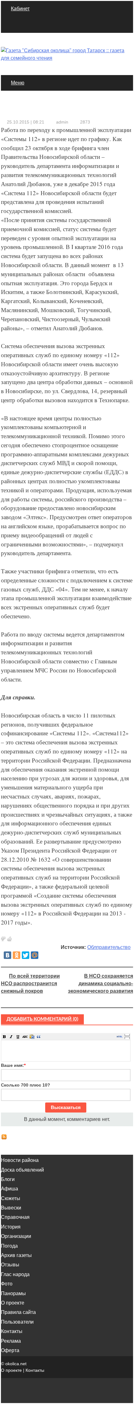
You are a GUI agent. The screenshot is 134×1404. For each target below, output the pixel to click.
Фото (6, 1283)
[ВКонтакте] (7, 955)
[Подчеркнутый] (18, 1036)
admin (62, 121)
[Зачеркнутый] (25, 1036)
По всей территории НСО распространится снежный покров (30, 983)
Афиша (9, 1188)
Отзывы (10, 1264)
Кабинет (20, 8)
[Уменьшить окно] (127, 1037)
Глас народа (15, 1274)
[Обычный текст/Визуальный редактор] (119, 1036)
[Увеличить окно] (127, 1034)
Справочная (15, 1217)
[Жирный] (4, 1036)
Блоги (8, 1179)
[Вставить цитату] (38, 1036)
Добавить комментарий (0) (42, 1019)
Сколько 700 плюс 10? (25, 1084)
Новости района (20, 1160)
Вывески (11, 1207)
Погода (9, 1246)
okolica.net (15, 1363)
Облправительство (109, 947)
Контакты (11, 1331)
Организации (16, 1236)
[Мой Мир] (34, 955)
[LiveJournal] (43, 955)
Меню (17, 82)
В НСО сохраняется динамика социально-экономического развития (100, 983)
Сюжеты (10, 1198)
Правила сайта (18, 1312)
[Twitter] (25, 955)
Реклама (11, 1341)
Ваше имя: (13, 1065)
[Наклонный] (11, 1036)
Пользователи (17, 1322)
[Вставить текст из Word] (31, 1036)
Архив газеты (16, 1255)
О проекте (12, 1302)
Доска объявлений (22, 1170)
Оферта (10, 1350)
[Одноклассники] (16, 955)
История (11, 1226)
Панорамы (13, 1293)
